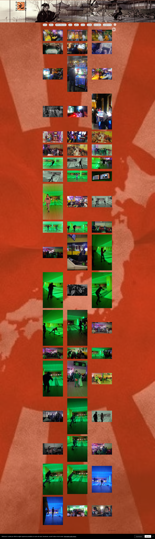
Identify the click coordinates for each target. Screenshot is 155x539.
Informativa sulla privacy (70, 536)
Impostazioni (139, 536)
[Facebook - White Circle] (115, 24)
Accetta (148, 536)
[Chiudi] (153, 536)
